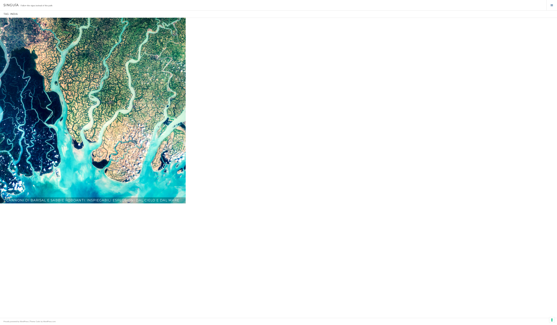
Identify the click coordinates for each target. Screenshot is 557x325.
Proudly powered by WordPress (15, 321)
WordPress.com (49, 321)
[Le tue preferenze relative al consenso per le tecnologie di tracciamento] (552, 320)
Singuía (11, 5)
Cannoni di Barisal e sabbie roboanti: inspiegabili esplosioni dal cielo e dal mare (92, 200)
